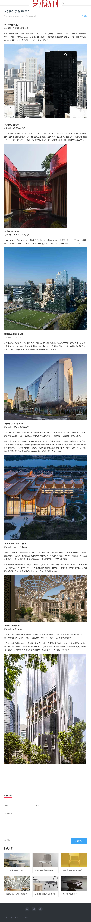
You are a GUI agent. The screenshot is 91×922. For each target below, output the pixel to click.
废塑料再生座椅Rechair (44, 870)
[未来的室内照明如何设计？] (17, 884)
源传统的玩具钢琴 (70, 894)
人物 (26, 917)
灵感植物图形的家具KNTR (45, 894)
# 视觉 (84, 16)
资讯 (7, 917)
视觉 (16, 917)
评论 (11, 917)
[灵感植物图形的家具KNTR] (46, 884)
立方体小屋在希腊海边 (15, 870)
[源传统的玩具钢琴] (74, 884)
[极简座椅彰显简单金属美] (74, 860)
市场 (21, 917)
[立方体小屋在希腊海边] (17, 860)
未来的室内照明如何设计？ (17, 894)
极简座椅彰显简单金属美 (73, 870)
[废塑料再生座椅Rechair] (46, 860)
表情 (8, 840)
